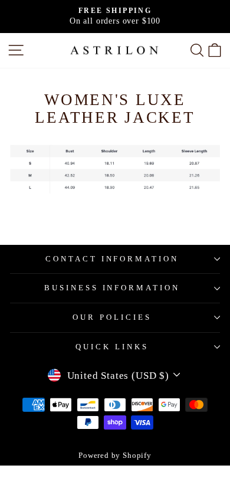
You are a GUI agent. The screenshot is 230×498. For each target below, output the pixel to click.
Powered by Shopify (115, 455)
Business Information (112, 287)
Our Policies (112, 317)
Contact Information (112, 258)
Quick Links (112, 346)
